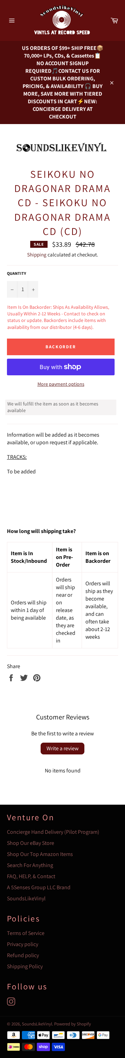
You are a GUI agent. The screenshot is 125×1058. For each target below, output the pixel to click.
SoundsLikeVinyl (26, 898)
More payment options (61, 384)
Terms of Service (25, 933)
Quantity (16, 273)
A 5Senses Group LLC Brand (38, 887)
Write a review (62, 748)
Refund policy (23, 955)
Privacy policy (22, 944)
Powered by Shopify (72, 1024)
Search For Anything (30, 865)
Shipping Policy (25, 966)
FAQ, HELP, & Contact (31, 876)
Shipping (37, 254)
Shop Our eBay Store (30, 843)
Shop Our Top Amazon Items (40, 854)
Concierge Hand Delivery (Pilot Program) (53, 832)
